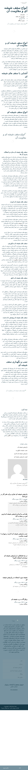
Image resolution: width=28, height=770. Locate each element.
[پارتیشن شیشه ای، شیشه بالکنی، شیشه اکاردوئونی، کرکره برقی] (22, 3)
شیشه (20, 223)
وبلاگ (21, 674)
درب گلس (10, 435)
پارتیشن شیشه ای (22, 447)
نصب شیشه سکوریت (21, 450)
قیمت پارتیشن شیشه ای (20, 457)
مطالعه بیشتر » (23, 501)
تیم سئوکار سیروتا (5, 708)
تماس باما (20, 677)
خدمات (20, 664)
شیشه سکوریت (17, 260)
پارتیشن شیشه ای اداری (20, 453)
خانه (21, 660)
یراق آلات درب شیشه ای (19, 599)
